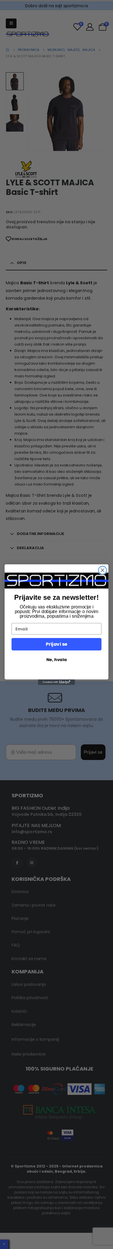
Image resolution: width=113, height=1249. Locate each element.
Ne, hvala (56, 659)
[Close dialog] (103, 570)
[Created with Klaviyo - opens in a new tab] (56, 682)
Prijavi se (56, 644)
